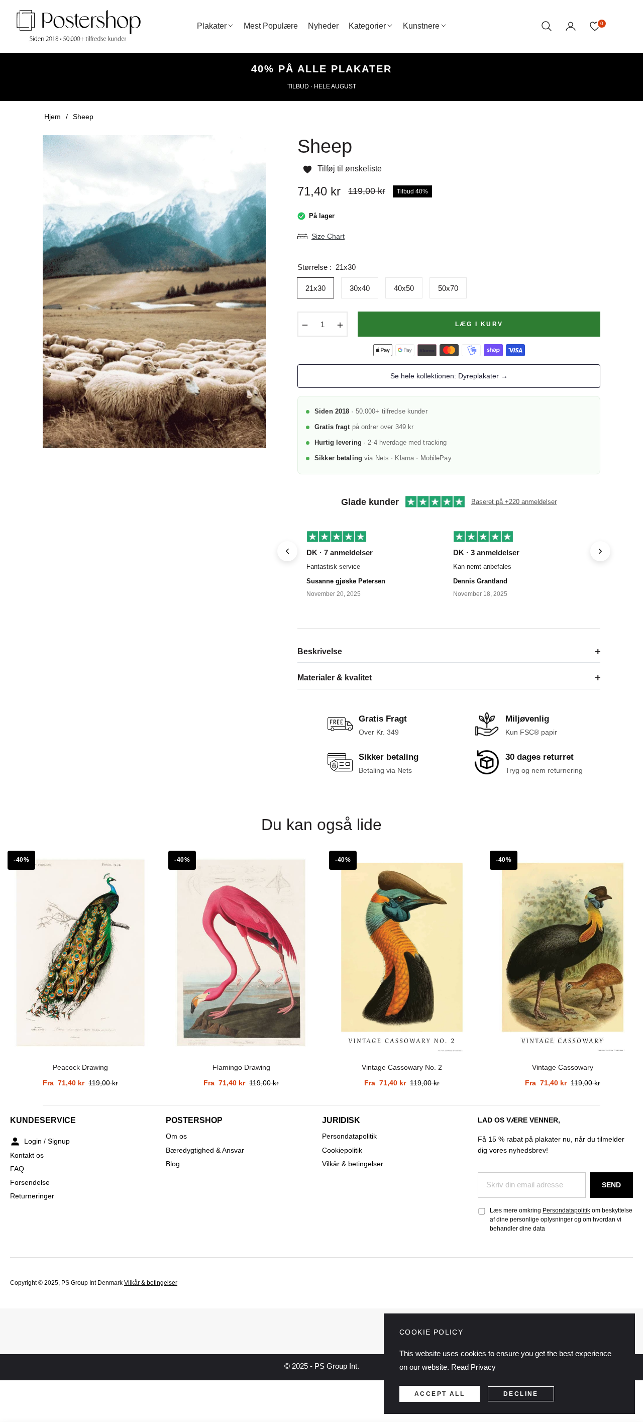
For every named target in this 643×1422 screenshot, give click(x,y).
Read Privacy (473, 1367)
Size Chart (328, 236)
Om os (176, 1136)
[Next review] (600, 551)
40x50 (404, 288)
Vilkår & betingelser (352, 1164)
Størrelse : (326, 267)
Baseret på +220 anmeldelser (514, 501)
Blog (173, 1164)
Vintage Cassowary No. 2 (402, 1067)
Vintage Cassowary (562, 1067)
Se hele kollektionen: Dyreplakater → (449, 376)
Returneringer (32, 1196)
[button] (546, 26)
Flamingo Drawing (241, 1067)
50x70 (448, 288)
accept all (439, 1393)
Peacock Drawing (80, 1067)
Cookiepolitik (342, 1150)
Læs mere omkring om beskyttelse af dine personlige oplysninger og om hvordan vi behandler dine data (561, 1219)
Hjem (52, 117)
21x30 (315, 288)
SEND (611, 1185)
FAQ (17, 1169)
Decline (521, 1393)
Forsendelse (30, 1182)
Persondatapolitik (349, 1136)
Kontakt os (27, 1155)
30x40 (360, 288)
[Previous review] (287, 551)
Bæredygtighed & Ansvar (205, 1150)
